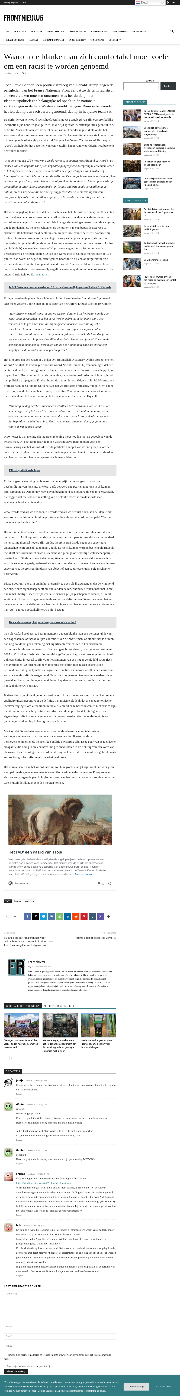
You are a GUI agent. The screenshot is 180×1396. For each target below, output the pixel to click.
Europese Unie (99, 31)
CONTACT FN (115, 40)
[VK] (51, 916)
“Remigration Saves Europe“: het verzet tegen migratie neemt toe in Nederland (21, 1044)
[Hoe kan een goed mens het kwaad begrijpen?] (132, 166)
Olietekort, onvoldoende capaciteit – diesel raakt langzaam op (156, 131)
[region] (90, 1385)
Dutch (144, 2)
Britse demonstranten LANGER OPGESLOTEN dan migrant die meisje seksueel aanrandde (159, 114)
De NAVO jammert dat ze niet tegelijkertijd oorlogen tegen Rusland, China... (158, 181)
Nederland (29, 901)
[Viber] (100, 916)
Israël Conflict (15, 40)
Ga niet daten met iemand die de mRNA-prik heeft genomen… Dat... (159, 212)
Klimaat (33, 40)
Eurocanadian (39, 274)
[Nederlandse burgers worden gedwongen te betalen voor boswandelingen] (98, 1025)
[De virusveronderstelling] (132, 264)
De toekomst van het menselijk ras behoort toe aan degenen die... (159, 246)
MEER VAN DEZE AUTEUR (59, 1006)
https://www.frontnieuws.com (39, 967)
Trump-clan (97, 40)
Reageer (19, 1094)
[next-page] (11, 1058)
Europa (17, 901)
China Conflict (55, 31)
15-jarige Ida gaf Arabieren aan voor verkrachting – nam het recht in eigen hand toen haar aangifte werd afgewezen (28, 941)
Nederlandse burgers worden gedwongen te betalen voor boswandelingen (96, 1044)
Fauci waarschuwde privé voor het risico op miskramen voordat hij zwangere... (160, 280)
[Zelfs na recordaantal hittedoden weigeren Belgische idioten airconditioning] (132, 149)
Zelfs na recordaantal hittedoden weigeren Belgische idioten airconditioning (159, 148)
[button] (172, 31)
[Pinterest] (84, 916)
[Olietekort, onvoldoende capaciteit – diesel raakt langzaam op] (132, 132)
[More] (108, 916)
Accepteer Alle (163, 1386)
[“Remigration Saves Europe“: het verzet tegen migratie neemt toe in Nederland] (21, 1025)
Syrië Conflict (77, 40)
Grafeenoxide (120, 31)
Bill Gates (36, 31)
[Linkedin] (67, 916)
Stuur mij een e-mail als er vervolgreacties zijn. (29, 1366)
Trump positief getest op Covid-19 (96, 937)
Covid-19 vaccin (77, 31)
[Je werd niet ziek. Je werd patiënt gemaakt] (132, 231)
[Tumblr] (92, 916)
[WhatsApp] (59, 916)
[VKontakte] (173, 2)
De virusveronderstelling (156, 260)
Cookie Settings (136, 1386)
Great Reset (139, 31)
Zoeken (150, 80)
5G (7, 31)
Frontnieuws (36, 961)
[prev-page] (6, 1058)
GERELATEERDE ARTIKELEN (23, 1006)
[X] (35, 916)
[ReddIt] (75, 916)
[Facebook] (27, 916)
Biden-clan (20, 31)
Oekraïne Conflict (53, 40)
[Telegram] (167, 2)
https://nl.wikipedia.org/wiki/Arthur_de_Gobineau (43, 1183)
